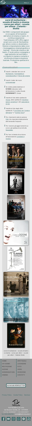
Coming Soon (19, 113)
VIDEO (19, 369)
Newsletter (9, 130)
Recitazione (9, 74)
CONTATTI (21, 375)
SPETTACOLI (21, 361)
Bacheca (27, 395)
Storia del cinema (24, 76)
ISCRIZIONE (21, 372)
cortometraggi (10, 82)
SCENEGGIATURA (8, 372)
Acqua (8, 100)
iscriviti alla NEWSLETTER (16, 385)
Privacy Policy (7, 395)
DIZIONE (5, 369)
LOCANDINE (21, 364)
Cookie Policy (18, 395)
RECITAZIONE (7, 366)
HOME (4, 361)
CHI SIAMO (6, 364)
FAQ (7, 119)
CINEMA (5, 375)
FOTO (19, 366)
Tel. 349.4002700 (8, 414)
